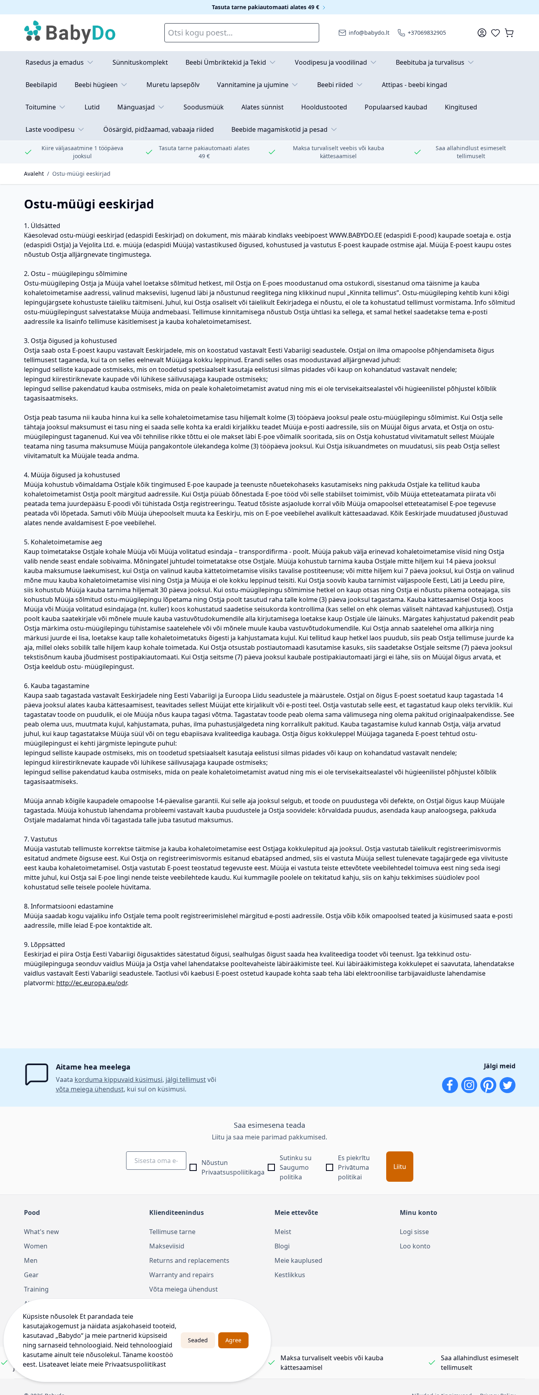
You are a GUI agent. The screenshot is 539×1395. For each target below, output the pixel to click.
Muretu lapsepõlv (172, 84)
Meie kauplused (298, 1260)
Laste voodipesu (50, 129)
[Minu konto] (482, 32)
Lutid (92, 107)
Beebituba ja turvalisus (430, 62)
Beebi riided (335, 84)
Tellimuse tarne (172, 1231)
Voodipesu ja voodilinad (331, 62)
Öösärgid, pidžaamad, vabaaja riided (158, 129)
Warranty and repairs (181, 1274)
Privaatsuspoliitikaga (233, 1172)
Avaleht (34, 173)
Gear (31, 1274)
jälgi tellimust (186, 1079)
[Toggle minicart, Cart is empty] (509, 32)
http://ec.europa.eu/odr (91, 982)
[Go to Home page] (70, 32)
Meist (282, 1231)
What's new (41, 1231)
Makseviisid (166, 1246)
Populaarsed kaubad (396, 107)
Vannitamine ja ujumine (252, 84)
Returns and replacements (189, 1260)
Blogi (282, 1246)
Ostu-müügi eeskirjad (81, 173)
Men (31, 1260)
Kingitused (461, 107)
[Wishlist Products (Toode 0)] (495, 32)
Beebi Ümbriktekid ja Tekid (226, 62)
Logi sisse (414, 1231)
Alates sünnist (262, 107)
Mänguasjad (136, 107)
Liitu (399, 1166)
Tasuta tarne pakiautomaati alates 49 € (266, 7)
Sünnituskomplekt (140, 62)
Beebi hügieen (96, 84)
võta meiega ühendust (90, 1089)
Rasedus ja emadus (55, 62)
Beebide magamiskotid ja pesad (279, 129)
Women (35, 1246)
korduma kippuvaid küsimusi (118, 1079)
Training (36, 1289)
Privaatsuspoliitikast (135, 1364)
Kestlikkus (289, 1274)
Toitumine (41, 107)
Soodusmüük (204, 107)
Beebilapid (41, 84)
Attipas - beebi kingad (414, 84)
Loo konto (415, 1246)
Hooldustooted (324, 107)
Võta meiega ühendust (183, 1289)
